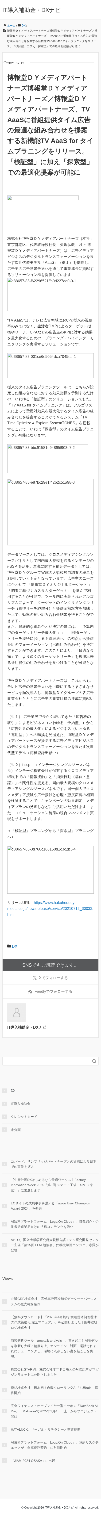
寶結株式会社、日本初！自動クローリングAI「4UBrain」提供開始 (54, 1390)
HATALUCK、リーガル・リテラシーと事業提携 (45, 1429)
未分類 (16, 1130)
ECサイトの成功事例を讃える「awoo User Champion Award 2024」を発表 (50, 1205)
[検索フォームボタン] (94, 1061)
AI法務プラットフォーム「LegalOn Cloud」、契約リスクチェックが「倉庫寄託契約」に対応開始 (55, 1444)
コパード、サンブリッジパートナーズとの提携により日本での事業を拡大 (53, 1164)
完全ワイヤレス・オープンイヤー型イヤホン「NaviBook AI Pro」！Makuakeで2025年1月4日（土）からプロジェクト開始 (54, 1411)
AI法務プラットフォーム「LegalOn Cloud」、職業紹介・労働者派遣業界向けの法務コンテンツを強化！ (55, 1224)
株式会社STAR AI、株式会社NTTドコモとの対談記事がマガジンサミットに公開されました (55, 1372)
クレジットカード (24, 1117)
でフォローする (53, 978)
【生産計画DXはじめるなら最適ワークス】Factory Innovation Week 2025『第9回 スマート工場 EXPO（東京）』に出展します (52, 1185)
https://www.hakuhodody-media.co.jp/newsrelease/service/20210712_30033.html (50, 909)
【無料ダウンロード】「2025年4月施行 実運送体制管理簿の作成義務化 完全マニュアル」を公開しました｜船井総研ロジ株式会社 (54, 1322)
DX (14, 946)
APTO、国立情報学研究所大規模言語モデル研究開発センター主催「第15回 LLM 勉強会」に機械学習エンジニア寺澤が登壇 (55, 1245)
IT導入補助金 (20, 1104)
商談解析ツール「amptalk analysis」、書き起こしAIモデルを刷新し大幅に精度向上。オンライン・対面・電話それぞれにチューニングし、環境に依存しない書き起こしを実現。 (54, 1348)
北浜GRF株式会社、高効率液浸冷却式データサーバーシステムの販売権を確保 (54, 1301)
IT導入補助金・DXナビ (31, 10)
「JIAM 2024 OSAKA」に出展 (33, 1461)
